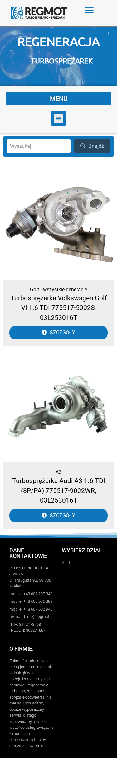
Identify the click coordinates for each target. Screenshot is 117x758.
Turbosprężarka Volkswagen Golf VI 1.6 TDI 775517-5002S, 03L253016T (59, 307)
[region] (58, 56)
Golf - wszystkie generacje (58, 289)
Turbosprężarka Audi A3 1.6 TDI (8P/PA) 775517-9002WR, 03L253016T (58, 490)
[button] (89, 10)
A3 (58, 472)
